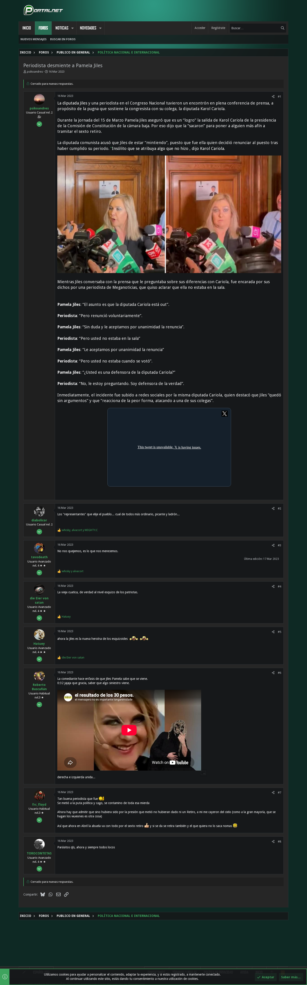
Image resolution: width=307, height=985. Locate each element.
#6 (279, 672)
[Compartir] (273, 96)
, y (80, 530)
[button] (72, 28)
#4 (279, 586)
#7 (279, 792)
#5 (279, 632)
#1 (279, 96)
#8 (279, 841)
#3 (279, 545)
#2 (279, 508)
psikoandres (35, 71)
